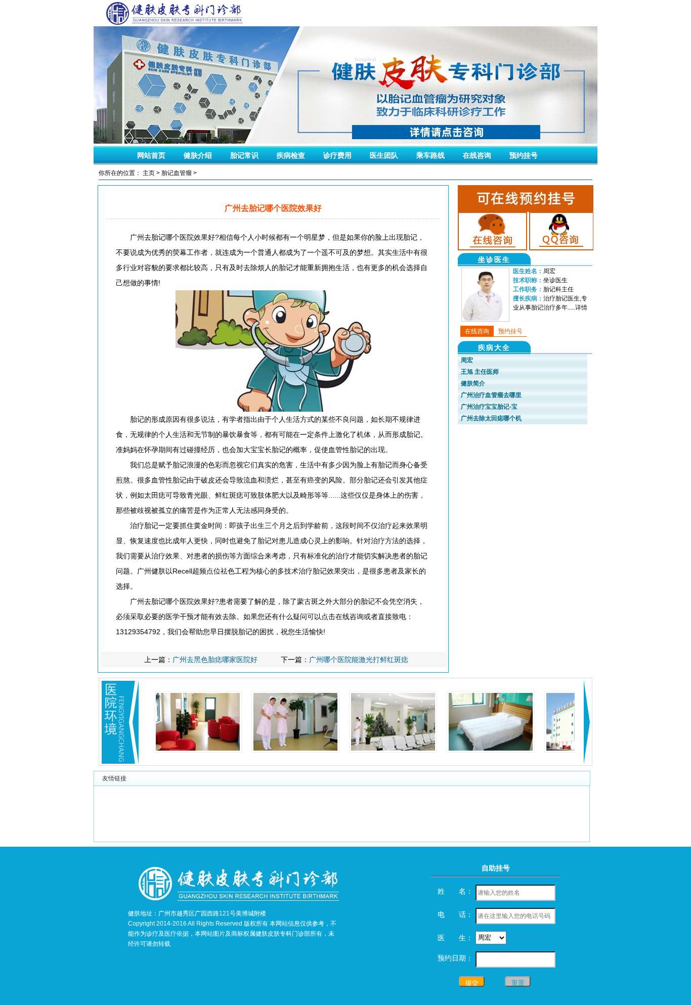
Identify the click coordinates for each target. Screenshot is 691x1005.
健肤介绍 (198, 155)
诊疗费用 (337, 155)
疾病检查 (291, 155)
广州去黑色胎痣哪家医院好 (214, 660)
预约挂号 (523, 155)
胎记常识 (244, 155)
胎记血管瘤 (176, 173)
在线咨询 (477, 155)
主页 (149, 173)
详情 (581, 307)
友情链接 (114, 778)
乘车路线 (430, 155)
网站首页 (151, 155)
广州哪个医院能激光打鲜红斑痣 (358, 660)
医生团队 (384, 155)
